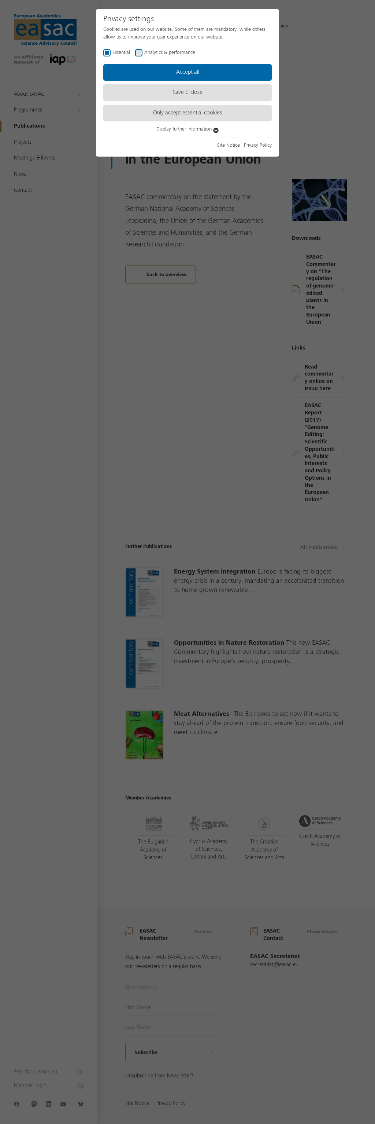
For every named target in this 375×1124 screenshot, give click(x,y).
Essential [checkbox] (121, 52)
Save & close (188, 92)
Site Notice (228, 145)
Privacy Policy (258, 145)
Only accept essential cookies (187, 113)
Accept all (187, 72)
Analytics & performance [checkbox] (169, 52)
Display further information (184, 129)
